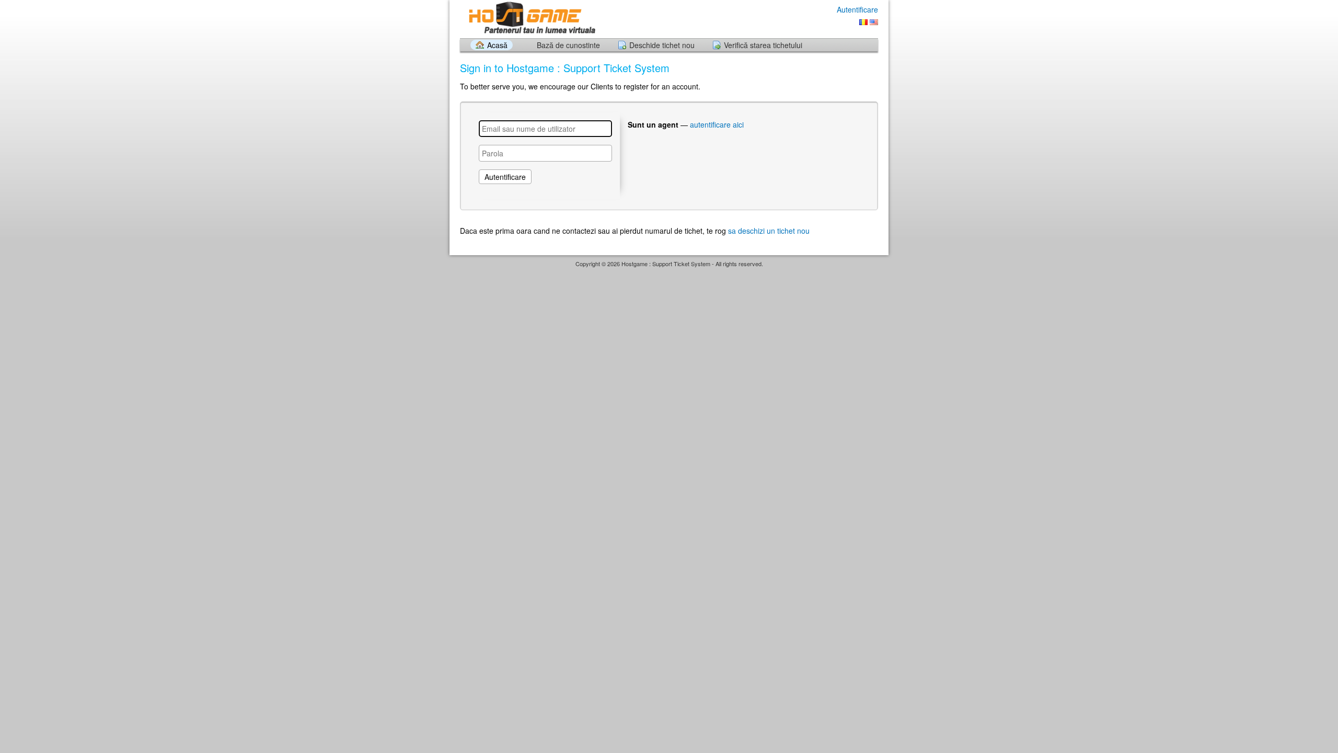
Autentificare (857, 9)
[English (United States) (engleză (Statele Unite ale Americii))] (874, 22)
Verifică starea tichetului (763, 45)
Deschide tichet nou (662, 45)
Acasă (497, 45)
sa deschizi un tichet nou (769, 230)
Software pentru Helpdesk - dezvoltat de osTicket (669, 274)
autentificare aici (717, 124)
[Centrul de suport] (530, 18)
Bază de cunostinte (568, 45)
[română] (863, 22)
